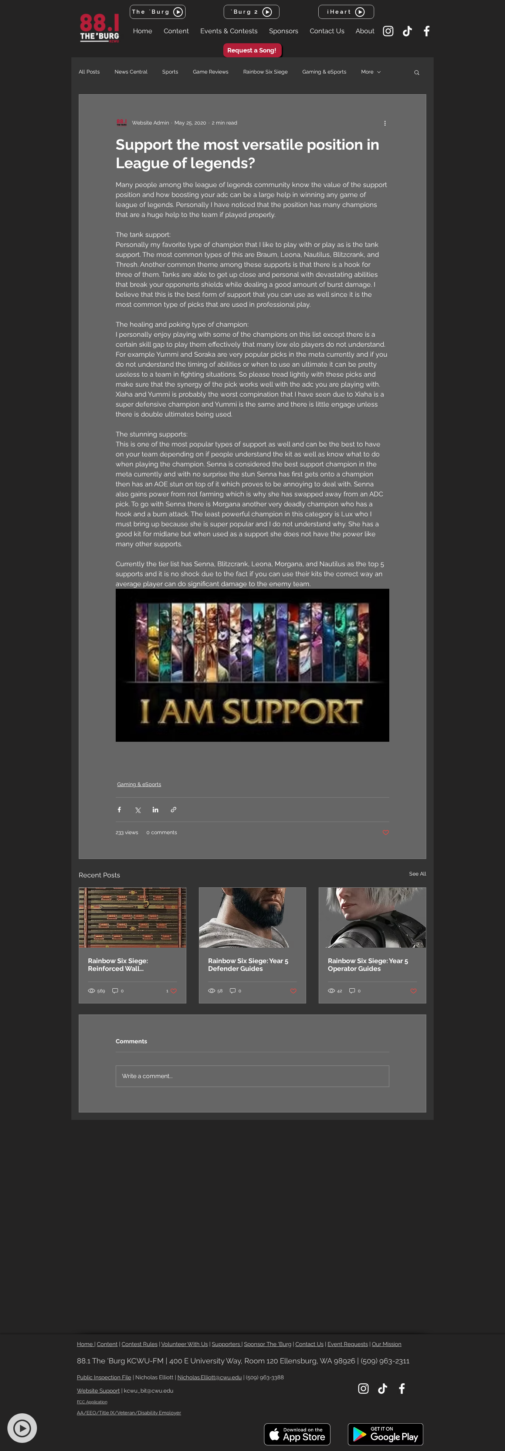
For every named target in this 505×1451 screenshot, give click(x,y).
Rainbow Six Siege (265, 72)
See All (417, 874)
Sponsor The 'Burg (267, 1344)
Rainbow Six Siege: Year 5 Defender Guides (248, 964)
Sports (170, 72)
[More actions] (384, 122)
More (367, 72)
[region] (26, 1428)
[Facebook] (427, 31)
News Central (131, 72)
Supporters (226, 1344)
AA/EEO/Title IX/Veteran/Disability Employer (129, 1413)
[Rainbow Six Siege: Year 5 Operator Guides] (372, 918)
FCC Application (92, 1402)
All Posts (89, 72)
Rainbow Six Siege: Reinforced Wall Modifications (118, 964)
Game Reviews (210, 72)
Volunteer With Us (184, 1344)
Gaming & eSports (324, 72)
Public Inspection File (104, 1377)
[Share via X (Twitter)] (137, 809)
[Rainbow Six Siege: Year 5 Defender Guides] (252, 918)
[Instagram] (388, 31)
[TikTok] (407, 31)
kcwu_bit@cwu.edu (148, 1390)
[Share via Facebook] (119, 809)
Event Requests (348, 1344)
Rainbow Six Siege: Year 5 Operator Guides (368, 964)
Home (85, 1344)
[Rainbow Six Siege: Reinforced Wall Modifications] (132, 918)
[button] (176, 31)
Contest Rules (139, 1344)
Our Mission (386, 1344)
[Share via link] (173, 809)
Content (107, 1344)
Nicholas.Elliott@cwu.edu (209, 1377)
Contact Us (309, 1344)
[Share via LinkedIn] (155, 809)
